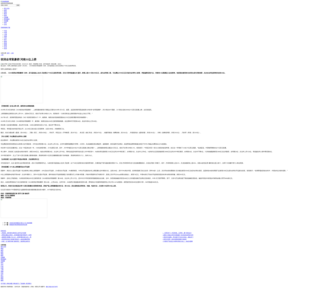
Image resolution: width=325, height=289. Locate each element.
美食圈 (3, 261)
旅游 (2, 277)
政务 (2, 252)
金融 (2, 271)
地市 (2, 262)
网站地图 (10, 283)
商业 (2, 248)
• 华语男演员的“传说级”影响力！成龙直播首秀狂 (15, 239)
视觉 (2, 253)
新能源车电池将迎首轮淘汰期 (18, 224)
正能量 (3, 257)
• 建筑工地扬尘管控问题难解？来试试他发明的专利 (178, 235)
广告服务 (22, 283)
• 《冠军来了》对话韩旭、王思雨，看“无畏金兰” (177, 233)
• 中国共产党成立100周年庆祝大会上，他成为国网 (178, 241)
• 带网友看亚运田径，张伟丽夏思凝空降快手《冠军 (16, 235)
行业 (2, 266)
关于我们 (3, 283)
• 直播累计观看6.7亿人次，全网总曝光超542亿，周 (16, 237)
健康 (2, 280)
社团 (2, 268)
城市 (2, 250)
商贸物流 (3, 259)
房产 (2, 275)
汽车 (2, 273)
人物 (12, 53)
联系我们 (28, 283)
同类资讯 (3, 231)
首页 (8, 53)
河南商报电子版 (5, 27)
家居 (2, 278)
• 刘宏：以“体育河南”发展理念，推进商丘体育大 (15, 241)
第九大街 (3, 246)
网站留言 (16, 283)
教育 (2, 255)
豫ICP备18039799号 (52, 286)
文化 (2, 264)
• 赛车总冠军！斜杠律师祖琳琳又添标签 (175, 239)
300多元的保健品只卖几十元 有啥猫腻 (20, 223)
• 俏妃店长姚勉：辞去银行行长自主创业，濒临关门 (178, 237)
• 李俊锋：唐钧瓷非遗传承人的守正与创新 (13, 233)
